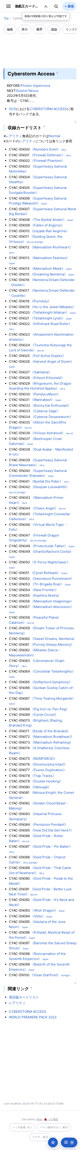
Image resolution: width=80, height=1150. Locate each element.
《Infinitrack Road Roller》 (51, 324)
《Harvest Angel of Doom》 (52, 361)
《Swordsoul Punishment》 (52, 578)
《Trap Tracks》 (43, 776)
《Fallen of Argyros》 (47, 225)
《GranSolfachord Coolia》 (52, 551)
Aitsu (39, 1119)
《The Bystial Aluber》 (48, 220)
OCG (12, 109)
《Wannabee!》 (42, 400)
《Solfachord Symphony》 (51, 682)
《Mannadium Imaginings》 (52, 601)
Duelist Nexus (27, 91)
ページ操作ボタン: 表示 (54, 1127)
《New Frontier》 (44, 590)
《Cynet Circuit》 (44, 715)
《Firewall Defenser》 (47, 155)
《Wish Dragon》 (44, 910)
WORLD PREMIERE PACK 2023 (33, 1017)
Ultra (63, 149)
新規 (71, 6)
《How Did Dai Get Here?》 (52, 830)
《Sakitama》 (41, 372)
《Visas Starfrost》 (45, 975)
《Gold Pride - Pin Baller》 (51, 846)
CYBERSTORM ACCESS (48, 109)
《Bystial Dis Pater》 (46, 481)
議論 (54, 29)
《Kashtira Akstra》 (46, 595)
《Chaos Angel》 (44, 508)
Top (6, 18)
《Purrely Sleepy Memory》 (52, 644)
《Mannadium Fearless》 (50, 258)
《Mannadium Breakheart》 (52, 736)
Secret (30, 242)
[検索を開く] (56, 6)
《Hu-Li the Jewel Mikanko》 (53, 307)
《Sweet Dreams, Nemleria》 (53, 639)
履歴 (39, 29)
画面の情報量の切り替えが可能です (45, 16)
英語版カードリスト (24, 997)
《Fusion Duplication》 (48, 770)
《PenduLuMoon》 (45, 394)
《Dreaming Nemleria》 (48, 274)
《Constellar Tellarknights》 (53, 671)
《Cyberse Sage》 (45, 411)
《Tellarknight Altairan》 (50, 312)
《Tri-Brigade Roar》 (47, 584)
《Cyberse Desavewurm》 (52, 417)
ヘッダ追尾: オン (22, 1127)
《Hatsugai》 (41, 787)
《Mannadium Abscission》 (52, 607)
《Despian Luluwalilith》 (50, 487)
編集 (10, 29)
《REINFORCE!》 (44, 758)
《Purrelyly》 (40, 301)
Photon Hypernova (35, 85)
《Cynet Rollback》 (45, 573)
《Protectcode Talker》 (49, 546)
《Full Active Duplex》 (48, 356)
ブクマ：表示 (40, 1137)
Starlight (38, 242)
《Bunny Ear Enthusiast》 (51, 405)
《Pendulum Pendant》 (49, 824)
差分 (25, 29)
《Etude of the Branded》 (50, 731)
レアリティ (14, 136)
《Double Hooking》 (47, 781)
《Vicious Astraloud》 (48, 433)
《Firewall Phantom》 (48, 160)
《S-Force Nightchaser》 (50, 562)
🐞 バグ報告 (51, 1119)
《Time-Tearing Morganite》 (53, 698)
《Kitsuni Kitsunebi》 (47, 378)
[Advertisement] (40, 48)
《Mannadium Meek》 (47, 268)
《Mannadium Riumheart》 (51, 247)
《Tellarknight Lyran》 (47, 318)
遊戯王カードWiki (27, 6)
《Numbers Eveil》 (45, 149)
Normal (54, 136)
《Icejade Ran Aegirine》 (49, 231)
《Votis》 (38, 916)
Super (44, 203)
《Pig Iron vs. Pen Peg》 (50, 709)
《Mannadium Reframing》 (52, 742)
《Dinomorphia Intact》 (49, 764)
